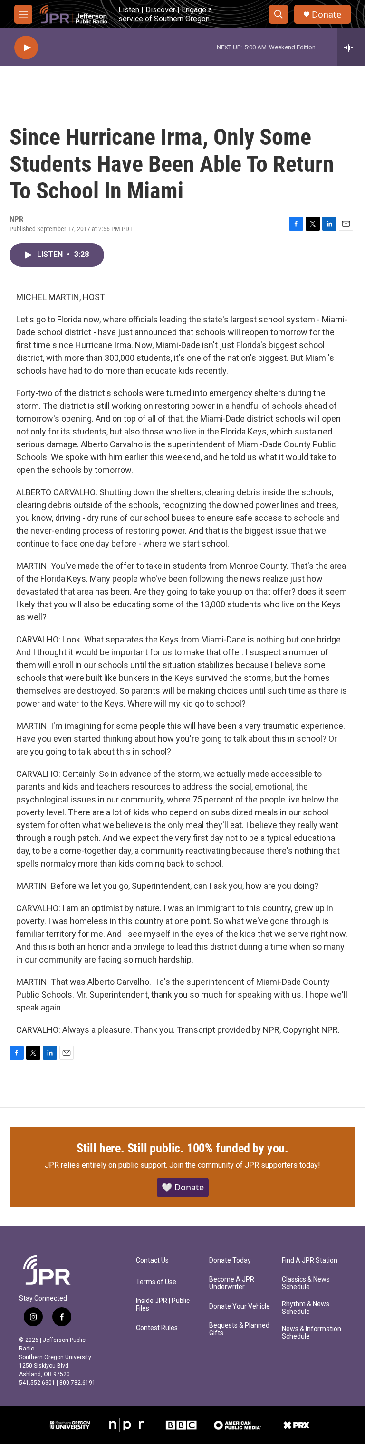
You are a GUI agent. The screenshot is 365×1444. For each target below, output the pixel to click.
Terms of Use (156, 1281)
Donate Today (230, 1260)
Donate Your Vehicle (239, 1306)
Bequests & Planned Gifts (239, 1329)
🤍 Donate (183, 1187)
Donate (326, 14)
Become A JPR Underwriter (231, 1283)
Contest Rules (157, 1327)
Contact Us (152, 1260)
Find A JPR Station (309, 1260)
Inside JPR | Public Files (163, 1304)
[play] (26, 47)
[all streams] (351, 47)
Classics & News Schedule (306, 1283)
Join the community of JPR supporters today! (244, 1165)
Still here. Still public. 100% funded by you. (182, 1148)
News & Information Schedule (311, 1332)
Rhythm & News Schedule (305, 1308)
